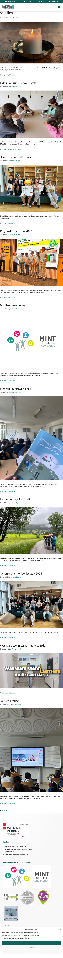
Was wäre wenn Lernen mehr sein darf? (24, 645)
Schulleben (12, 75)
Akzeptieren (31, 943)
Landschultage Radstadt (15, 499)
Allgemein (5, 75)
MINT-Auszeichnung (12, 305)
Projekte (11, 149)
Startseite (6, 925)
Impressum (37, 956)
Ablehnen (31, 947)
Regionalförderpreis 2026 (16, 231)
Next (8, 811)
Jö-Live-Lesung (9, 700)
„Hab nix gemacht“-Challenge (18, 157)
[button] (60, 929)
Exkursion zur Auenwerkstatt (18, 83)
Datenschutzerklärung (29, 956)
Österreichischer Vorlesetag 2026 (21, 573)
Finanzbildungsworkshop (15, 388)
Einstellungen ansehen (31, 952)
